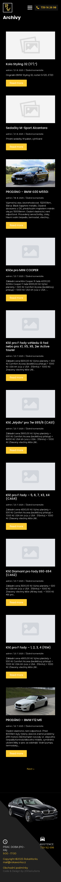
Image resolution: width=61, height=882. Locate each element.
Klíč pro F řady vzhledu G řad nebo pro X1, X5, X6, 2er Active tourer (27, 346)
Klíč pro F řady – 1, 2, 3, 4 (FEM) (28, 647)
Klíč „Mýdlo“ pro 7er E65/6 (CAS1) (30, 422)
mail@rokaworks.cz (14, 862)
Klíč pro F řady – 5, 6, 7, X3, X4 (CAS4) (28, 496)
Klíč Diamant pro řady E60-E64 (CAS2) (28, 573)
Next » (30, 769)
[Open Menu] (30, 7)
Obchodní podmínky (15, 867)
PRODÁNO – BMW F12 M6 (24, 720)
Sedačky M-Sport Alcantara (26, 128)
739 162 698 (47, 847)
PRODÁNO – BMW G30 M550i (27, 192)
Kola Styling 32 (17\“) (21, 64)
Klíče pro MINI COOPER (22, 270)
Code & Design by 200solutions (21, 871)
